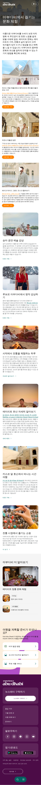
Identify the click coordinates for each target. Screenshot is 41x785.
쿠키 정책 (35, 760)
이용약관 (15, 760)
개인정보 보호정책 (25, 760)
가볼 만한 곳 (9, 713)
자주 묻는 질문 (7, 760)
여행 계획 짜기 (10, 717)
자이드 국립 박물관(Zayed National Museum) (15, 93)
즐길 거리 (8, 709)
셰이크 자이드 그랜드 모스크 (10, 194)
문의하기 (8, 722)
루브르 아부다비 (32, 303)
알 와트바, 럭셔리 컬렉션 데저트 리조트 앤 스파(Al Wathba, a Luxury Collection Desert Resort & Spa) (20, 416)
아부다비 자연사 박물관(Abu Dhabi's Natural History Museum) (20, 145)
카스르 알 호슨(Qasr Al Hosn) (13, 480)
